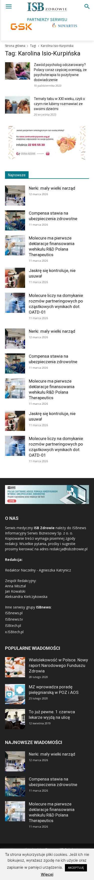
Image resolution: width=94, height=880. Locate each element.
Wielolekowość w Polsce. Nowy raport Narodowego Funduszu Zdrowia (58, 665)
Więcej (47, 874)
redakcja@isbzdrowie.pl (68, 549)
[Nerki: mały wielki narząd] (15, 195)
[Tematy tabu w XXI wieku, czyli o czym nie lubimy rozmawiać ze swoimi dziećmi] (17, 105)
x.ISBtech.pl (14, 631)
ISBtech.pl (13, 625)
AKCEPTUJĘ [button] (76, 867)
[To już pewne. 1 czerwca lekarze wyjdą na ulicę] (15, 719)
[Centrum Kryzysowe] (47, 159)
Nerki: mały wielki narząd (52, 188)
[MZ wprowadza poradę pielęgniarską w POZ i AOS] (15, 694)
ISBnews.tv (14, 619)
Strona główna (15, 46)
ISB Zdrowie (44, 527)
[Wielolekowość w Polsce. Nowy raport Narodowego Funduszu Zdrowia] (15, 667)
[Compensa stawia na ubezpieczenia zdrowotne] (15, 220)
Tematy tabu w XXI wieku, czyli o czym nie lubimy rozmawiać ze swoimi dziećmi (59, 104)
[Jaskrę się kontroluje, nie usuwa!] (15, 278)
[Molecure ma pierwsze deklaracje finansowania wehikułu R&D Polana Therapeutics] (15, 245)
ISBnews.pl (14, 613)
